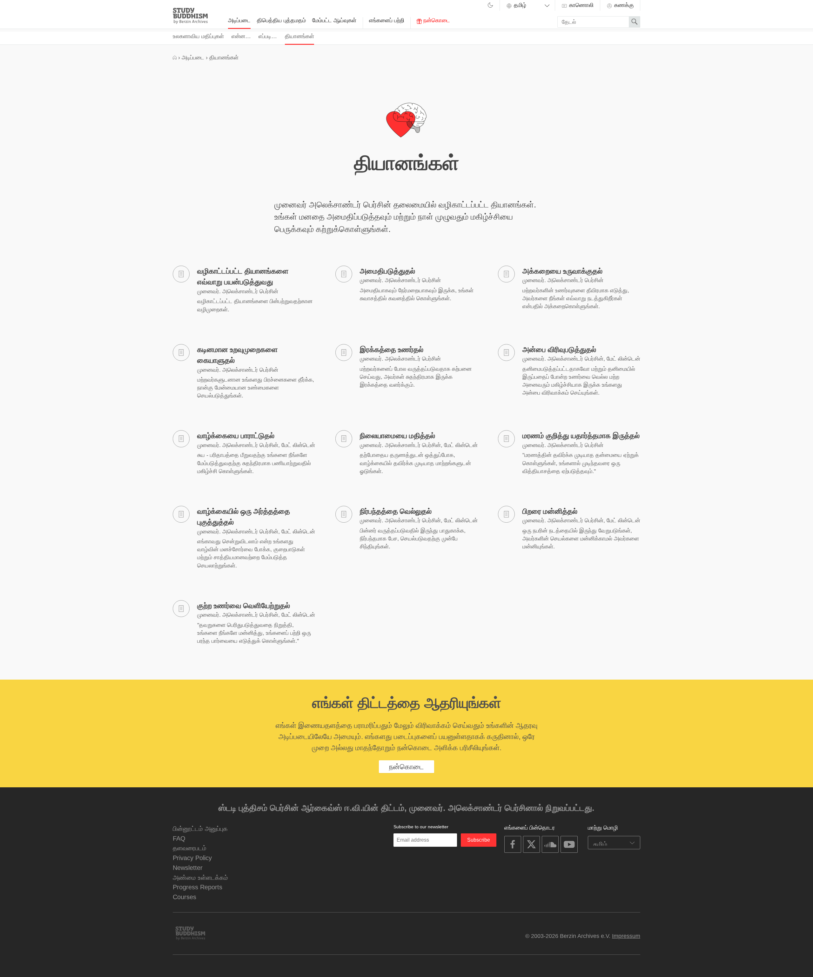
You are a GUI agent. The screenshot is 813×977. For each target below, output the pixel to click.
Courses (184, 896)
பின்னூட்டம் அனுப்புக (200, 828)
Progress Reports (197, 887)
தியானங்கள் (299, 36)
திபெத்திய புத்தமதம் (281, 20)
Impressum (626, 936)
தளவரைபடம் (189, 847)
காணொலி (581, 5)
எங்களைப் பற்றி (386, 20)
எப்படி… (268, 36)
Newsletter (188, 867)
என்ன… (241, 36)
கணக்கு (623, 5)
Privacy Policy (192, 857)
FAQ (179, 838)
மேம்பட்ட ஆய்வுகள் (334, 20)
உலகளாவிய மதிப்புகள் (198, 36)
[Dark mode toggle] (490, 6)
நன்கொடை (436, 20)
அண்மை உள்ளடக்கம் (200, 877)
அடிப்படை (239, 20)
